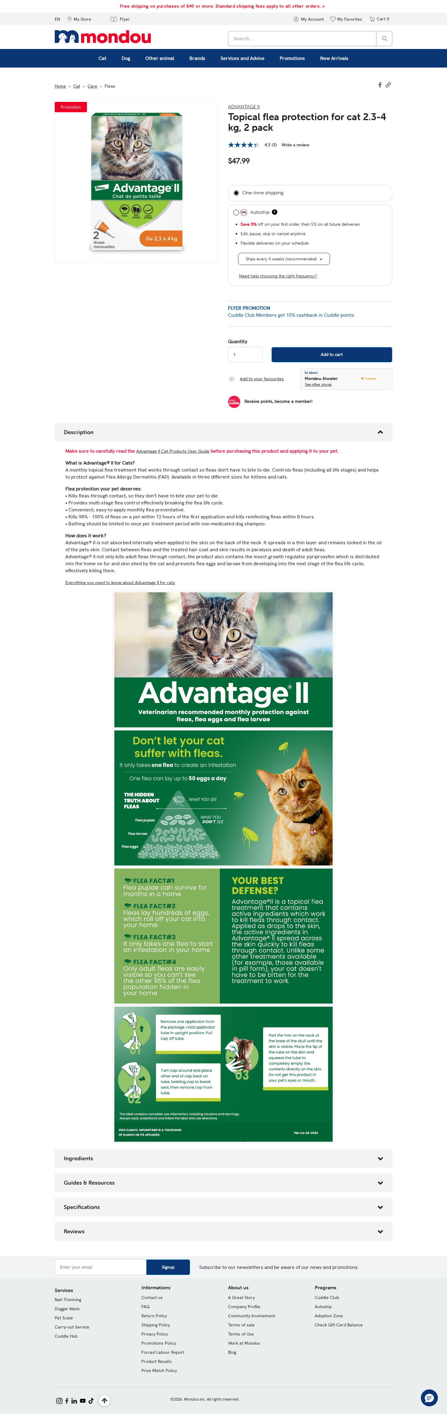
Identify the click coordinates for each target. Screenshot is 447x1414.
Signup (168, 1267)
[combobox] (310, 38)
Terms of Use (241, 1334)
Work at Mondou (244, 1343)
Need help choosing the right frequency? (278, 276)
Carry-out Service (72, 1327)
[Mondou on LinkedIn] (74, 1400)
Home (60, 86)
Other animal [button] (159, 58)
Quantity (237, 341)
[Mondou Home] (103, 36)
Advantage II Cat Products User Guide (173, 451)
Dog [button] (126, 58)
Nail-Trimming (68, 1299)
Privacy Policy (154, 1334)
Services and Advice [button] (242, 58)
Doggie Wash (67, 1308)
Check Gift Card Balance (339, 1325)
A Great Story (241, 1297)
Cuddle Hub (66, 1336)
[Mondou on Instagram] (59, 1400)
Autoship (323, 1306)
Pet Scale (64, 1318)
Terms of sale (241, 1325)
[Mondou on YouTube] (82, 1400)
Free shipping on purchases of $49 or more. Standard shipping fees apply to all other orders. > (222, 6)
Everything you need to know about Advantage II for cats (120, 582)
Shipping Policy (155, 1325)
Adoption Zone (329, 1315)
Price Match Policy (159, 1370)
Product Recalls (156, 1361)
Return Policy (154, 1315)
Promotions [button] (292, 58)
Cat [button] (102, 58)
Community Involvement (251, 1315)
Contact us (152, 1297)
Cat (76, 86)
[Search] (384, 38)
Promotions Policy (158, 1343)
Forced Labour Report (162, 1352)
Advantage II (244, 106)
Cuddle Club (327, 1297)
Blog (232, 1352)
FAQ (145, 1306)
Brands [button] (197, 58)
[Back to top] (104, 1400)
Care (92, 86)
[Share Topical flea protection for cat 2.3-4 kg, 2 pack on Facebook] (381, 84)
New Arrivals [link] (334, 58)
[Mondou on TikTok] (91, 1400)
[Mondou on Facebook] (66, 1400)
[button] (79, 19)
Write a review (295, 145)
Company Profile (244, 1306)
